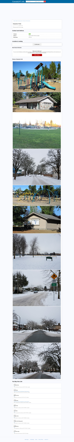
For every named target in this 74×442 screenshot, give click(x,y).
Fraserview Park (16, 431)
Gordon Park (16, 400)
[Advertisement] (37, 11)
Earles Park (16, 390)
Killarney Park (16, 395)
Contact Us (46, 439)
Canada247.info (18, 2)
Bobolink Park (16, 426)
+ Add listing (32, 439)
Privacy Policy (41, 439)
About (36, 439)
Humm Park (16, 405)
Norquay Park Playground (18, 421)
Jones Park (15, 410)
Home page (26, 439)
